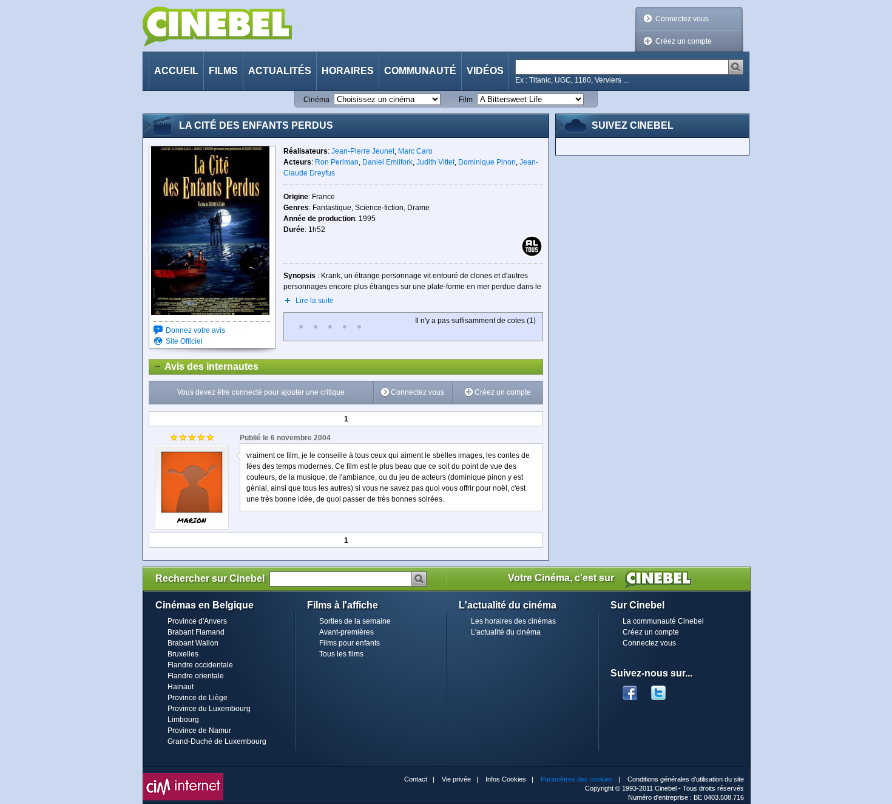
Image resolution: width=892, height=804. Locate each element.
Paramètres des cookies (577, 779)
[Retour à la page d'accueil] (217, 26)
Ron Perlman (337, 162)
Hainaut (180, 687)
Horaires (348, 71)
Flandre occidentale (200, 665)
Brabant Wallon (192, 643)
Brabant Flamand (196, 632)
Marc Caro (415, 151)
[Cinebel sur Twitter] (664, 689)
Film (466, 99)
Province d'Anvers (197, 621)
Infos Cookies (505, 779)
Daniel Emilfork (387, 162)
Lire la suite (315, 300)
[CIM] (183, 776)
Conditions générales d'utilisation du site (685, 779)
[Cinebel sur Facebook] (629, 689)
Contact (415, 779)
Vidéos (485, 71)
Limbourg (183, 719)
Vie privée (456, 779)
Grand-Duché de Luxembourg (216, 741)
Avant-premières (346, 632)
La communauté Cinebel (663, 621)
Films (223, 71)
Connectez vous (682, 19)
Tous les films (341, 654)
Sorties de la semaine (355, 621)
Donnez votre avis (195, 330)
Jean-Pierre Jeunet (362, 151)
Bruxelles (182, 654)
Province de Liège (197, 697)
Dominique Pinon (487, 162)
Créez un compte (683, 41)
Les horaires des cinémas (513, 621)
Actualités (279, 71)
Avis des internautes (203, 366)
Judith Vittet (435, 162)
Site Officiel (184, 341)
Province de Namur (199, 730)
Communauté (420, 71)
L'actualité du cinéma (506, 632)
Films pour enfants (349, 643)
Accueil (176, 71)
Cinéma (316, 99)
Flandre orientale (195, 676)
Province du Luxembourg (209, 708)
